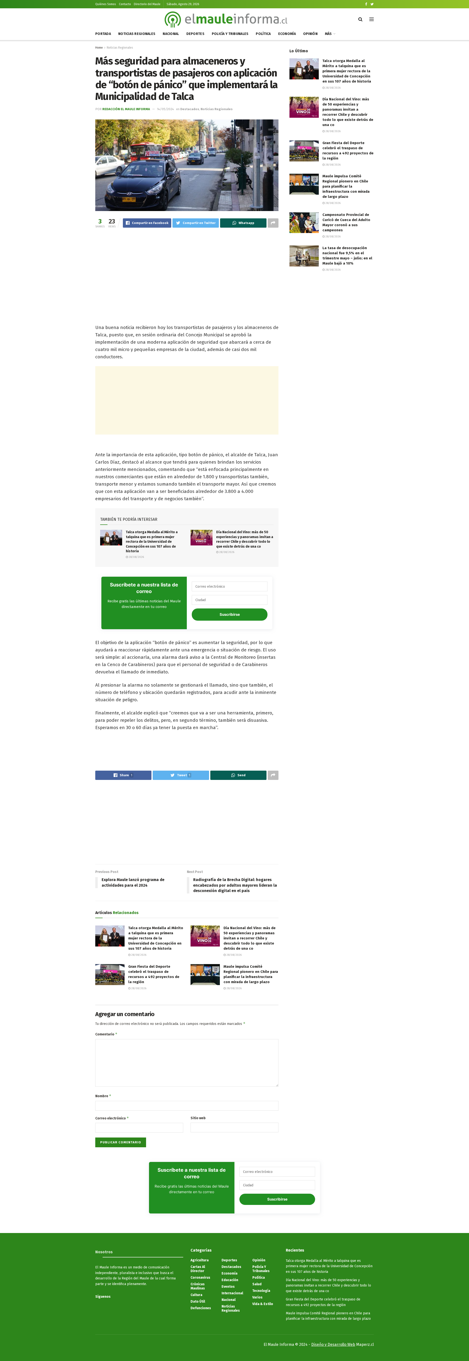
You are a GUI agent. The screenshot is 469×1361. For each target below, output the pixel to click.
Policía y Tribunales (230, 34)
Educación (230, 1280)
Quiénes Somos (105, 4)
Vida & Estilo (262, 1304)
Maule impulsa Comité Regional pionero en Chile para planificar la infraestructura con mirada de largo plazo (346, 186)
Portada (103, 34)
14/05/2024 (165, 109)
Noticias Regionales (136, 34)
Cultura (196, 1295)
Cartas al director (198, 1269)
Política (263, 34)
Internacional (232, 1293)
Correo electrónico (112, 1118)
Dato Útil (198, 1301)
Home (99, 47)
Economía (287, 34)
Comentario (106, 1034)
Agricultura (200, 1260)
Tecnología (261, 1291)
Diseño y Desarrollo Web (333, 1344)
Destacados (189, 109)
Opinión (310, 34)
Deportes (195, 34)
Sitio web (198, 1118)
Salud (257, 1284)
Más (328, 34)
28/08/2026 (136, 557)
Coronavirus (200, 1278)
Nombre (103, 1096)
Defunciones (201, 1308)
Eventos (228, 1287)
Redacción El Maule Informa (126, 109)
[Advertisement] (186, 270)
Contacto (125, 4)
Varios (257, 1297)
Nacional (171, 34)
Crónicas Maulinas (198, 1286)
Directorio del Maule (147, 4)
